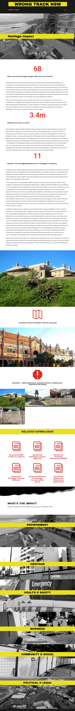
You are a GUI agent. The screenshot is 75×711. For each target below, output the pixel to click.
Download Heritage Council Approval (37, 456)
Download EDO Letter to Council (16, 456)
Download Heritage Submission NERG (58, 456)
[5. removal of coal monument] (62, 406)
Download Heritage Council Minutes (16, 478)
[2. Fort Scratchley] (12, 406)
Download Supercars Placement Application (58, 479)
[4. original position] (37, 406)
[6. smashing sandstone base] (12, 424)
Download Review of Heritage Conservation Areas (37, 479)
